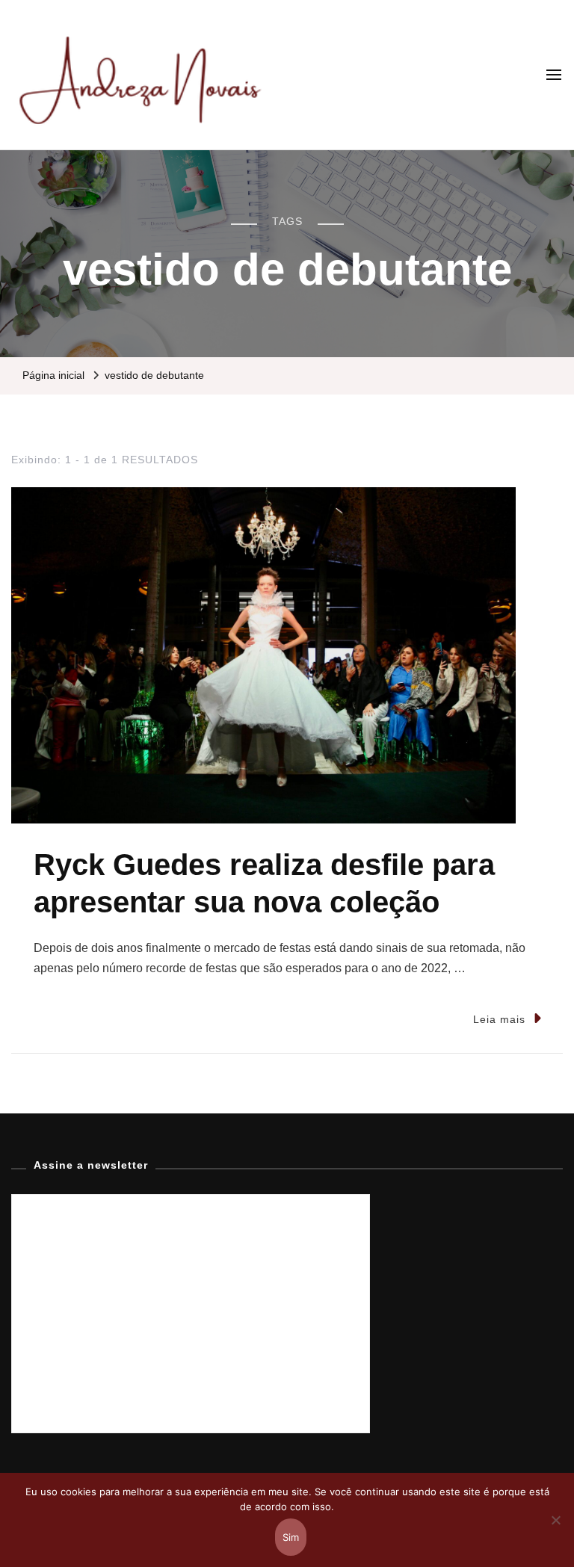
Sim (291, 1537)
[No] (555, 1531)
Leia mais (499, 1019)
